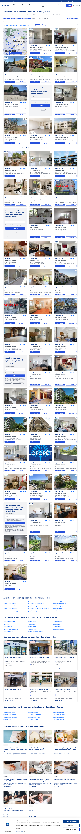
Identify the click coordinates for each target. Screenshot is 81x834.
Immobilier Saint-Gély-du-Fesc (9, 627)
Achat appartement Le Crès (33, 601)
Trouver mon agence (67, 1)
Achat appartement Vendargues (9, 605)
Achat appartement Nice (33, 712)
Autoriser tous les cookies (71, 821)
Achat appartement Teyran (33, 605)
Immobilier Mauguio (32, 629)
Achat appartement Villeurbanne (34, 720)
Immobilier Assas (6, 624)
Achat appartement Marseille (34, 710)
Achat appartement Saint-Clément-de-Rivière (62, 605)
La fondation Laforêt (41, 1)
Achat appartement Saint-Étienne (10, 717)
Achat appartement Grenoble (9, 719)
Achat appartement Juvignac (34, 610)
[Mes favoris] (63, 5)
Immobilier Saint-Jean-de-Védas (34, 627)
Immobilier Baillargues (7, 626)
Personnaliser (70, 825)
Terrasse (11, 21)
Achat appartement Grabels (58, 610)
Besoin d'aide (76, 1)
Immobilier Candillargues (8, 631)
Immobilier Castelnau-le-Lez (9, 621)
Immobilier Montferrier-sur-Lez (9, 622)
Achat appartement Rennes (33, 715)
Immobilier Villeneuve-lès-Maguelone (35, 631)
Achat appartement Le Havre (34, 717)
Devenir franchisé (32, 1)
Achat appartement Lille (8, 715)
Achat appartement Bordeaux (59, 714)
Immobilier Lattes (31, 624)
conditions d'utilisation (17, 235)
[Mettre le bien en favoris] (51, 29)
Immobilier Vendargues (32, 622)
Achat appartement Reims (58, 715)
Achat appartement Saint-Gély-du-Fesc (11, 611)
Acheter (6, 18)
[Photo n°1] (40, 36)
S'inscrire (69, 6)
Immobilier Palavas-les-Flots (58, 629)
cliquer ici (43, 110)
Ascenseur (6, 21)
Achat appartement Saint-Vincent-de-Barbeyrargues (38, 608)
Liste (38, 24)
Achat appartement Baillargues (9, 610)
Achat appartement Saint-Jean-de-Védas (36, 611)
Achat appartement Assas (33, 606)
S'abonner (40, 105)
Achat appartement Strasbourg (34, 714)
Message (36, 53)
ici (47, 102)
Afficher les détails (19, 831)
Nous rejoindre (24, 1)
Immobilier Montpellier (57, 621)
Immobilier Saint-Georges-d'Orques (10, 629)
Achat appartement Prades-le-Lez (10, 608)
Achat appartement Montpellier (9, 603)
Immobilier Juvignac (32, 626)
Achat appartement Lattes (58, 606)
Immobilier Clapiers (32, 621)
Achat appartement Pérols (58, 608)
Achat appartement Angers (58, 719)
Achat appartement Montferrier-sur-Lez (36, 603)
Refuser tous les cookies (71, 829)
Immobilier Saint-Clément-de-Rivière (60, 622)
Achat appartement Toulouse (9, 712)
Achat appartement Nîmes (8, 720)
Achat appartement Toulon (58, 717)
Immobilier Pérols (56, 624)
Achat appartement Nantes (58, 712)
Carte (44, 24)
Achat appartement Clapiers (58, 601)
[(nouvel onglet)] (65, 277)
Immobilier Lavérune (57, 627)
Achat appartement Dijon (33, 719)
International (49, 1)
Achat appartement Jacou (8, 601)
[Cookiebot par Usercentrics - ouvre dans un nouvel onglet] (7, 832)
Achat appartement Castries (9, 606)
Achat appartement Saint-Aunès (59, 603)
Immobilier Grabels (56, 626)
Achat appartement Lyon (58, 710)
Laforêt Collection (57, 1)
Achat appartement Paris (8, 710)
